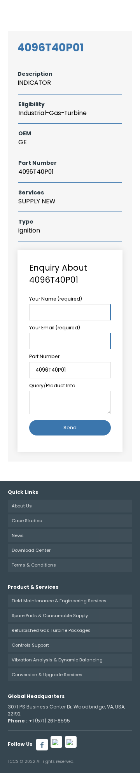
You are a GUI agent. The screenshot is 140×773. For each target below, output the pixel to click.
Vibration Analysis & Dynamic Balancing (57, 660)
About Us (22, 506)
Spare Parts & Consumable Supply (50, 615)
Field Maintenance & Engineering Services (59, 601)
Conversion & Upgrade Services (47, 675)
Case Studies (27, 521)
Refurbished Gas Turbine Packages (51, 630)
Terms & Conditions (34, 565)
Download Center (31, 550)
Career (64, 11)
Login (88, 11)
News (18, 535)
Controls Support (30, 645)
